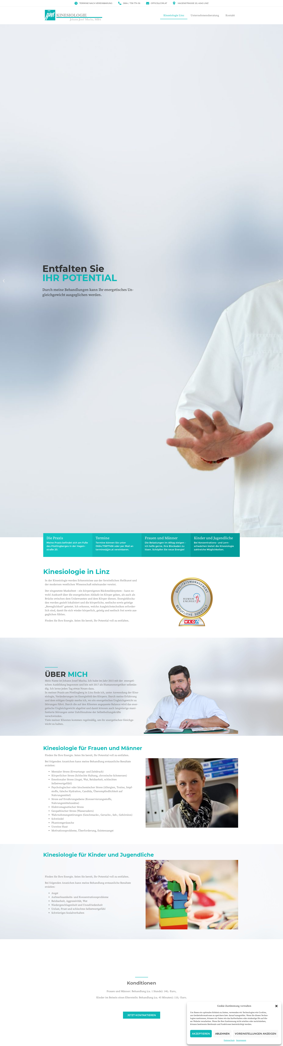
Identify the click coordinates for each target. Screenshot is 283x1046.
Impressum (241, 1040)
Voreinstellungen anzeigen (255, 1033)
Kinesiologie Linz (173, 15)
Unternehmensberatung (205, 15)
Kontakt (230, 15)
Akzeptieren (201, 1033)
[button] (276, 1006)
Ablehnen (222, 1033)
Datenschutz (229, 1040)
